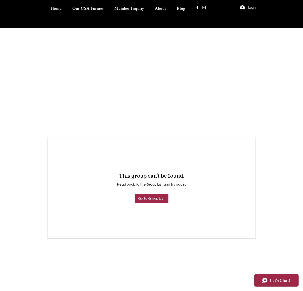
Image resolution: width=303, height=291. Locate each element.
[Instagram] (204, 7)
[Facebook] (197, 7)
